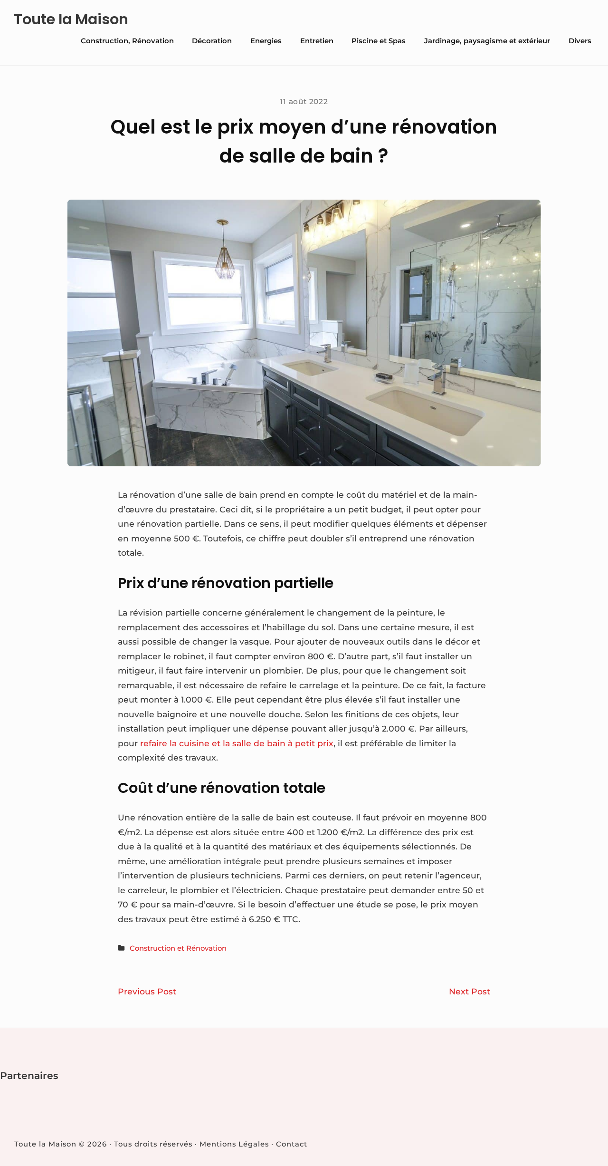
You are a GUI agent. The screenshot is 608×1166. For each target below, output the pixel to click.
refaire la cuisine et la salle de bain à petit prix (236, 743)
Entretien (316, 41)
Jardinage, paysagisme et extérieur (487, 41)
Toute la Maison (71, 19)
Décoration (212, 41)
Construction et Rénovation (178, 948)
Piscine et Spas (379, 41)
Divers (580, 41)
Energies (266, 41)
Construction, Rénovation (127, 41)
